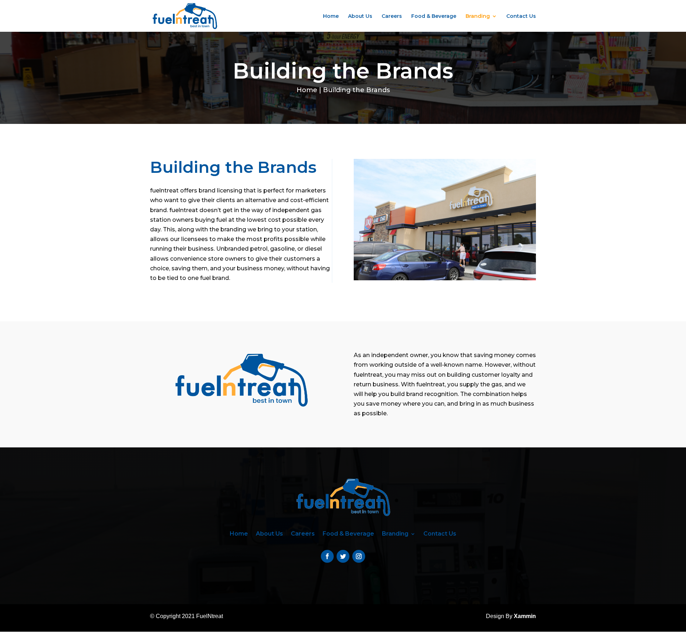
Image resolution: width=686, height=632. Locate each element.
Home (331, 16)
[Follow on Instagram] (358, 556)
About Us (360, 16)
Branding (478, 16)
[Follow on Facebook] (327, 556)
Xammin (525, 616)
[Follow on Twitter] (343, 556)
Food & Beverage (433, 16)
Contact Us (521, 16)
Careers (392, 16)
